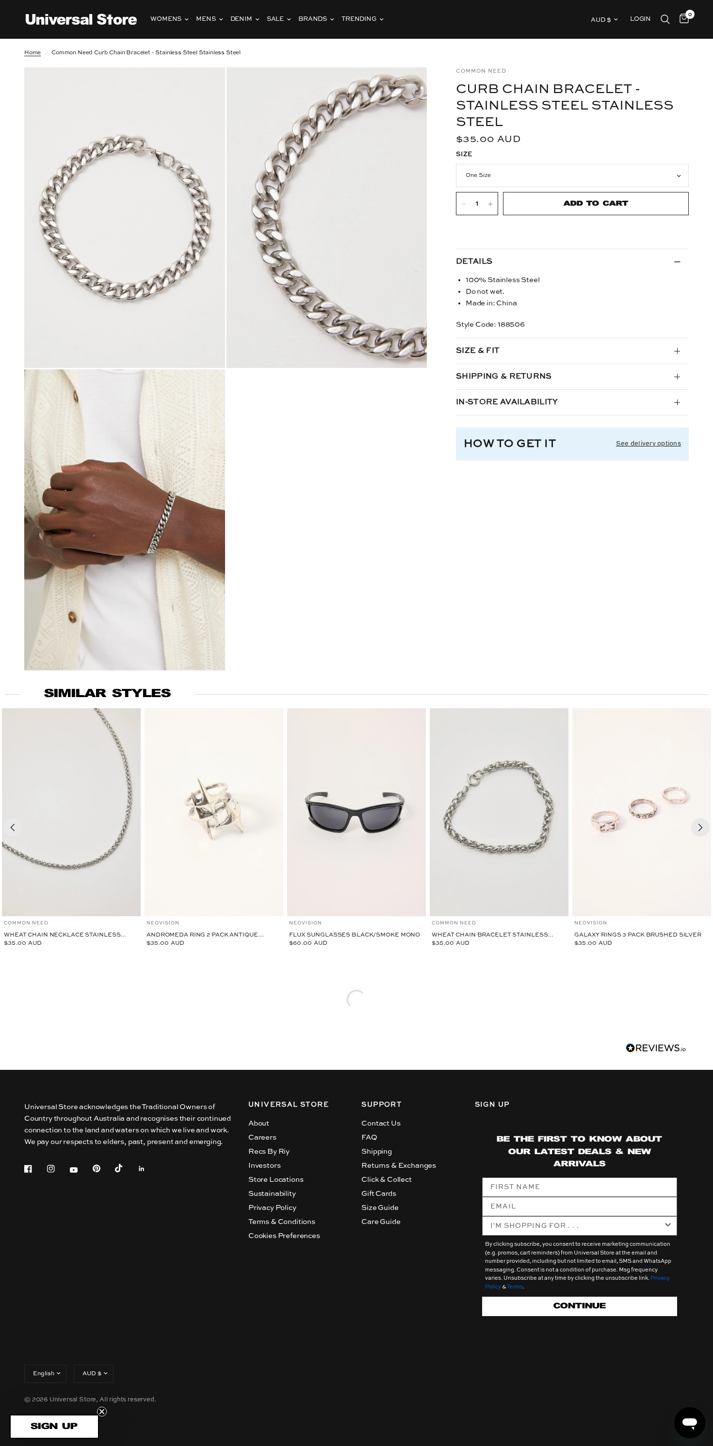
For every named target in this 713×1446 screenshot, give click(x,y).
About (258, 1123)
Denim (241, 19)
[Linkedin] (148, 1168)
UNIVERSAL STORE (288, 1104)
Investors (264, 1165)
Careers (262, 1137)
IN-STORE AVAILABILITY (507, 402)
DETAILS (474, 262)
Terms (515, 1287)
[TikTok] (125, 1168)
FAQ (369, 1137)
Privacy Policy (272, 1207)
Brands (312, 19)
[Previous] (12, 827)
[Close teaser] (102, 1411)
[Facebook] (35, 1168)
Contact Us (380, 1123)
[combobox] (576, 1226)
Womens (165, 19)
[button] (54, 1426)
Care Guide (380, 1221)
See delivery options (648, 444)
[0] (682, 19)
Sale (275, 19)
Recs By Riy (269, 1151)
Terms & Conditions (281, 1221)
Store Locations (275, 1179)
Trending (358, 19)
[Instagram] (57, 1168)
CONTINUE (579, 1306)
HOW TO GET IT (510, 443)
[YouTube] (80, 1170)
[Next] (700, 827)
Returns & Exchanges (398, 1165)
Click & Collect (386, 1179)
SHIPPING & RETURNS (504, 377)
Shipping (376, 1151)
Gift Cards (378, 1193)
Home (32, 53)
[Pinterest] (103, 1168)
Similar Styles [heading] (107, 693)
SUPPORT (381, 1104)
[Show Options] (668, 1226)
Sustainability (272, 1193)
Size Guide (379, 1207)
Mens (205, 19)
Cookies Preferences (284, 1235)
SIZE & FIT (478, 351)
